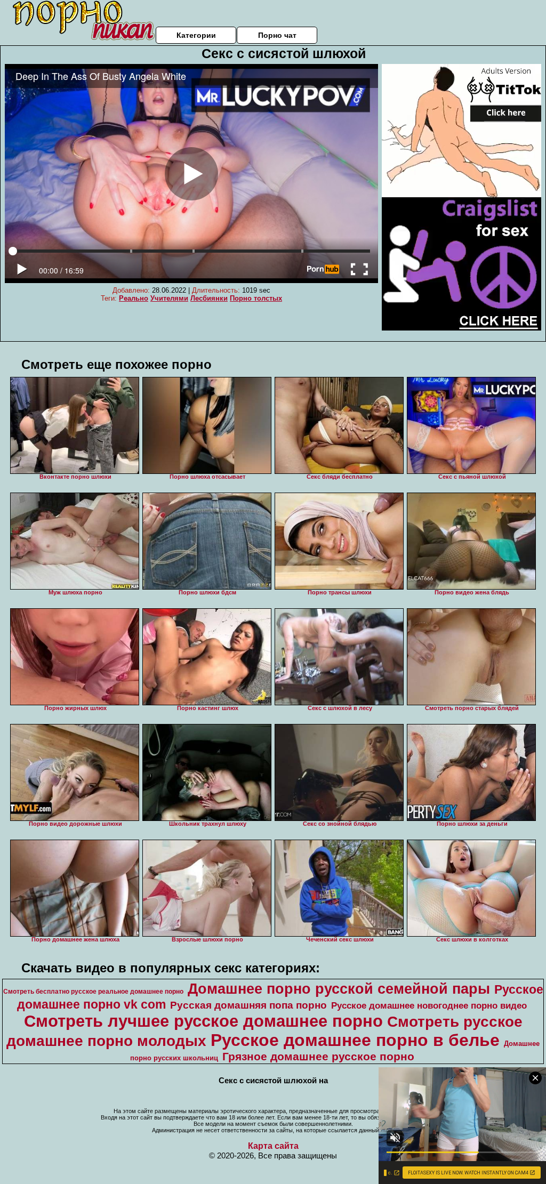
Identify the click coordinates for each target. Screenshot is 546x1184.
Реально (133, 298)
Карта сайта (273, 1145)
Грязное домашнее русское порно (318, 1056)
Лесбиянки (209, 298)
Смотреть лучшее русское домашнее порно (203, 1021)
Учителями (169, 298)
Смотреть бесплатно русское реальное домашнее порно (93, 991)
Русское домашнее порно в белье (355, 1040)
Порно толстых (256, 298)
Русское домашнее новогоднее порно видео (429, 1005)
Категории (196, 35)
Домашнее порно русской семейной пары (339, 989)
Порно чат (277, 35)
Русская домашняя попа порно (248, 1005)
